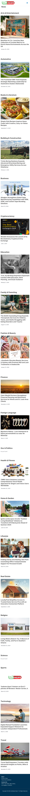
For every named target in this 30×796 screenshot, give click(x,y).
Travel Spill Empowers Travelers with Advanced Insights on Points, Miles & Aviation (14, 764)
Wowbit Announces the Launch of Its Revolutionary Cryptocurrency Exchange (14, 239)
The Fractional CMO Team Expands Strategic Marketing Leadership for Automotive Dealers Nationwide (14, 81)
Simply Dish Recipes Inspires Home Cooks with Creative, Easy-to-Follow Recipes (14, 123)
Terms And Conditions (6, 779)
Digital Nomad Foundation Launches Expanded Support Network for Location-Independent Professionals (14, 727)
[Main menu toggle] (27, 2)
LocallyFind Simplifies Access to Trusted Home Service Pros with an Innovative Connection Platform (14, 602)
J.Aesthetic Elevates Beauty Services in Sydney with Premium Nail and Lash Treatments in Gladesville (15, 362)
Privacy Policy (4, 778)
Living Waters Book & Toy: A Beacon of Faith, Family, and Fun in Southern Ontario (15, 641)
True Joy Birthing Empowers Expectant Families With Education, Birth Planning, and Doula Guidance (15, 277)
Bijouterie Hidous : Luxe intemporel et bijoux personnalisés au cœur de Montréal (14, 433)
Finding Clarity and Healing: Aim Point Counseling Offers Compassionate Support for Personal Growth (14, 561)
